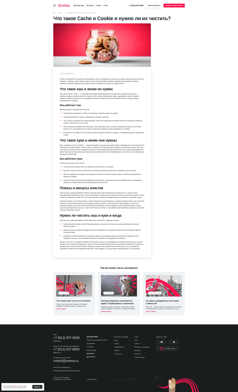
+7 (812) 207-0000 (136, 5)
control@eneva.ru (65, 360)
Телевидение (91, 343)
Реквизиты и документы (142, 347)
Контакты (138, 354)
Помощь (116, 350)
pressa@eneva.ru (65, 367)
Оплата (116, 343)
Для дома (90, 5)
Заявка (174, 5)
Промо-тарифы (91, 350)
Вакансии (138, 350)
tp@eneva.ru (57, 352)
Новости (137, 343)
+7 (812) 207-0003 (66, 349)
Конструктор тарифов (121, 337)
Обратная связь (140, 357)
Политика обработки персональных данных (66, 370)
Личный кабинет (154, 5)
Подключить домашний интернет (97, 340)
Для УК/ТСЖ (91, 357)
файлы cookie (16, 386)
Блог (60, 13)
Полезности (118, 354)
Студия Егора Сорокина (131, 379)
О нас (106, 5)
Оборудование (119, 347)
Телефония (90, 347)
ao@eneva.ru (57, 341)
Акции (98, 5)
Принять (37, 387)
